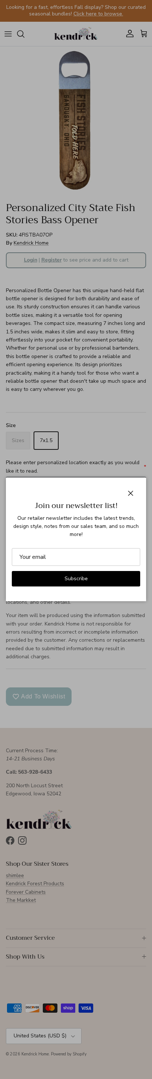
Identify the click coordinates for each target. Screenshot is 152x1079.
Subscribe (76, 578)
